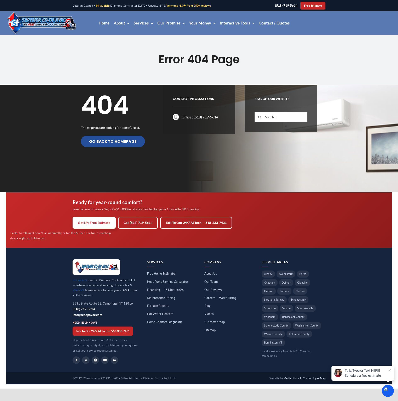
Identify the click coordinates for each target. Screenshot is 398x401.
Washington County (307, 325)
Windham (269, 316)
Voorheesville (305, 308)
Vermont (172, 5)
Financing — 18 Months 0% (165, 289)
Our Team (211, 281)
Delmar (286, 282)
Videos (209, 314)
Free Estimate (313, 5)
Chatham (269, 282)
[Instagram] (95, 360)
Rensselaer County (293, 316)
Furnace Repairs (158, 305)
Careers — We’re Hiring (220, 298)
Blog (207, 305)
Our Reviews (213, 289)
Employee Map (316, 378)
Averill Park (286, 273)
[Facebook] (76, 360)
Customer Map (214, 322)
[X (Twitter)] (86, 360)
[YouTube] (105, 360)
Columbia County (299, 334)
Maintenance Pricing (161, 298)
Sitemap (210, 330)
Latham (284, 291)
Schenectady (298, 299)
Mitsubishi (103, 5)
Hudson (268, 291)
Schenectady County (276, 325)
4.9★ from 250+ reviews (195, 5)
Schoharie (270, 308)
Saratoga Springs (274, 299)
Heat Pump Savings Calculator (167, 281)
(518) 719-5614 (286, 5)
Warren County (273, 334)
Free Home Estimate (161, 273)
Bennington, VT (273, 342)
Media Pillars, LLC (294, 378)
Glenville (302, 282)
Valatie (286, 308)
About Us (210, 273)
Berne (302, 273)
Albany (268, 273)
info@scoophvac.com (87, 315)
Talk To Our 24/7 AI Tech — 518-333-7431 (196, 222)
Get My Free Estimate (94, 222)
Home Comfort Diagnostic (164, 322)
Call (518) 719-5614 (138, 222)
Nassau (300, 291)
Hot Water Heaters (160, 314)
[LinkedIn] (114, 360)
